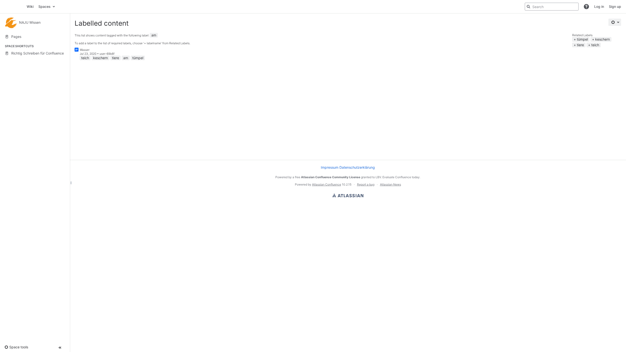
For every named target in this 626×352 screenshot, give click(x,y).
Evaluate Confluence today (401, 177)
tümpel (582, 39)
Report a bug (365, 184)
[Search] (528, 7)
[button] (586, 7)
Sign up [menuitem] (615, 6)
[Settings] (614, 22)
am (153, 35)
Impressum (329, 167)
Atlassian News (390, 184)
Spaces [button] (44, 6)
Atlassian (347, 195)
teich (595, 45)
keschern (602, 39)
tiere (580, 45)
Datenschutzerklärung (357, 167)
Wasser (84, 50)
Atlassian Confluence (326, 184)
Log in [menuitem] (599, 6)
